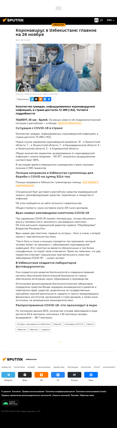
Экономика (44, 367)
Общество (57, 324)
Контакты (16, 391)
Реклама (75, 395)
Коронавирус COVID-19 (74, 324)
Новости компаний (61, 395)
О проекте (6, 391)
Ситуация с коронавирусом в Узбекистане (33, 324)
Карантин (90, 324)
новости (6, 367)
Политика (19, 367)
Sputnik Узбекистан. (69, 123)
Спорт (97, 367)
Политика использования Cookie (91, 391)
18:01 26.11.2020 (23, 40)
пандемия (45, 329)
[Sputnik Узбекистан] (14, 22)
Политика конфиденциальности (60, 391)
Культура (86, 367)
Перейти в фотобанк (50, 94)
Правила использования (33, 391)
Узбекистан (21, 329)
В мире (31, 367)
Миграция (72, 367)
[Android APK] (10, 403)
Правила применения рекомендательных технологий (26, 395)
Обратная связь (87, 395)
